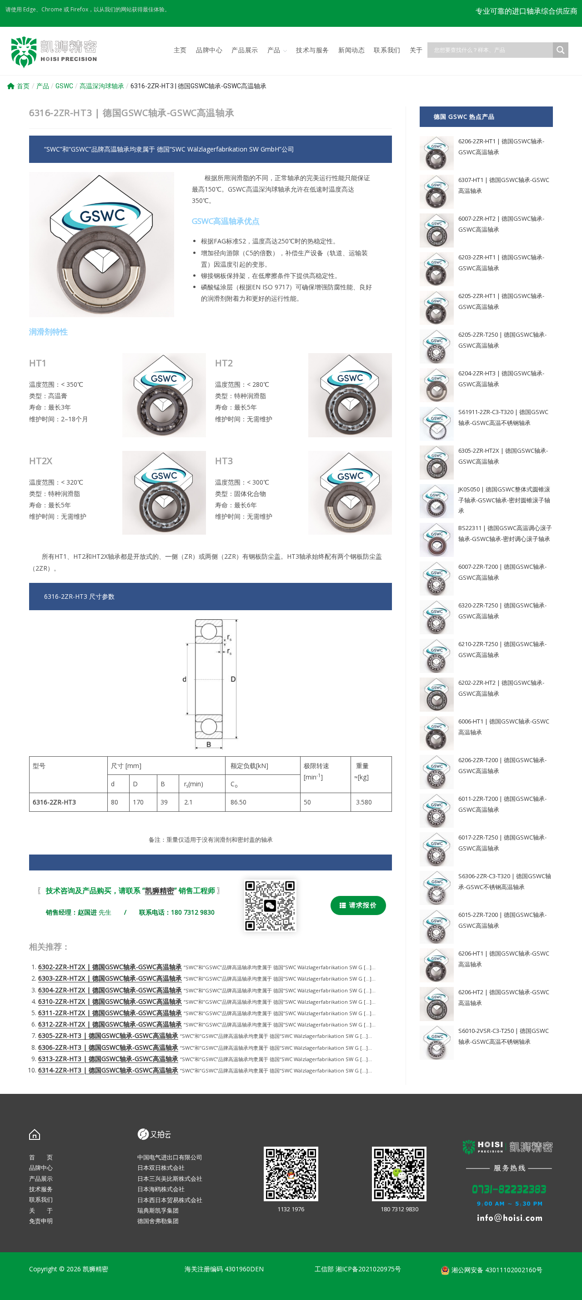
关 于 (41, 1210)
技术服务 (41, 1189)
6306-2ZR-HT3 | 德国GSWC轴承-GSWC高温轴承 (108, 1047)
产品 (42, 86)
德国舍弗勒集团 (158, 1221)
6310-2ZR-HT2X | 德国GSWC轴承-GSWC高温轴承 (110, 1001)
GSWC (64, 86)
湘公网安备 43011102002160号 (496, 1269)
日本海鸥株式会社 (161, 1189)
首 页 (41, 1157)
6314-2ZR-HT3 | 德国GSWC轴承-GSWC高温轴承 (108, 1070)
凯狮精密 (159, 890)
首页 (23, 86)
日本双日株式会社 (161, 1167)
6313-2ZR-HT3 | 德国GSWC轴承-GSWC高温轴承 (108, 1058)
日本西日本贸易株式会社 (169, 1200)
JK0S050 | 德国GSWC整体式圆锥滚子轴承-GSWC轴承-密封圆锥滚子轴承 (504, 500)
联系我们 (41, 1199)
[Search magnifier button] (560, 50)
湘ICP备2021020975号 (368, 1269)
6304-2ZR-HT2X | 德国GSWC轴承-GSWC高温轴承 (110, 990)
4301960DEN (244, 1269)
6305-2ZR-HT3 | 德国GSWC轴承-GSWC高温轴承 (108, 1035)
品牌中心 (41, 1167)
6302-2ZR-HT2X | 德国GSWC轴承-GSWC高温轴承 (110, 966)
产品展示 (41, 1178)
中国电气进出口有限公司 (169, 1157)
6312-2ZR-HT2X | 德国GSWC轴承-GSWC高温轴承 (110, 1024)
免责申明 (41, 1221)
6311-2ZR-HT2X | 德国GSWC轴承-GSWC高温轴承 (110, 1012)
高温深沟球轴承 (102, 86)
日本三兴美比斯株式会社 (169, 1178)
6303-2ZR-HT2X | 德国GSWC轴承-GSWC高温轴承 (110, 978)
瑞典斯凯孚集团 (158, 1210)
